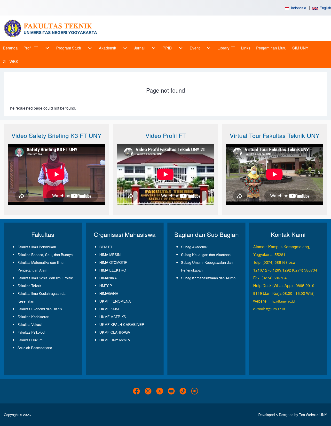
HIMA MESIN (110, 254)
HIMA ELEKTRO (112, 270)
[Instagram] (148, 391)
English (324, 7)
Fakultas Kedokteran (33, 316)
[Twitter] (160, 391)
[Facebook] (136, 391)
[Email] (194, 391)
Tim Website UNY (313, 414)
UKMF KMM (109, 308)
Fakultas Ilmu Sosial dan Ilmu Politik (45, 277)
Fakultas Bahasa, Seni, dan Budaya (45, 254)
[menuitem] (10, 48)
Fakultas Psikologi (31, 332)
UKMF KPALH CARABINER (121, 324)
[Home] (52, 28)
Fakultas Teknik (29, 285)
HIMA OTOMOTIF (113, 262)
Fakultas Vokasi (29, 324)
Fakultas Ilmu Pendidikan (36, 246)
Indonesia (297, 7)
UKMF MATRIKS (112, 316)
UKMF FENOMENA (115, 301)
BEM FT (105, 246)
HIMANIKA (108, 277)
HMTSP (105, 285)
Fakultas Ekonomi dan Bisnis (39, 308)
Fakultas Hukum (29, 339)
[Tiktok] (183, 391)
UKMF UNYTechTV (114, 339)
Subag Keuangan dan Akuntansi (206, 254)
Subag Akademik (194, 246)
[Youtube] (171, 391)
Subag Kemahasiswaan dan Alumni (208, 277)
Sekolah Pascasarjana (34, 347)
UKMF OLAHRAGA (114, 332)
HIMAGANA (108, 293)
